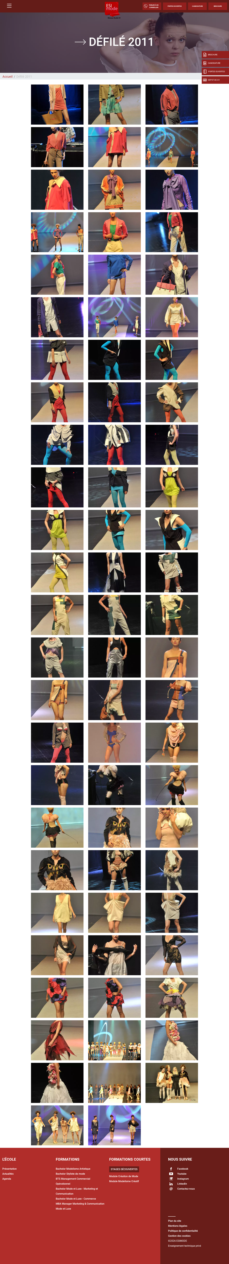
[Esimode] (112, 10)
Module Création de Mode (123, 1176)
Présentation (9, 1168)
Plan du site (174, 1220)
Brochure (218, 6)
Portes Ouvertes (175, 6)
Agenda (6, 1178)
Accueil (7, 76)
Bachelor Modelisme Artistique (73, 1168)
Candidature (197, 6)
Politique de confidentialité (183, 1230)
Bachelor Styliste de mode (70, 1173)
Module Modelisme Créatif (124, 1181)
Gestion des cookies (179, 1235)
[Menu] (8, 6)
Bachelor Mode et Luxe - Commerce (76, 1198)
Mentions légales (177, 1225)
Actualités (8, 1173)
